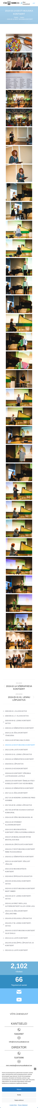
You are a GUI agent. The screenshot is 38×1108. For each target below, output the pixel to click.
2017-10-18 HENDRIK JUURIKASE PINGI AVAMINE (20, 799)
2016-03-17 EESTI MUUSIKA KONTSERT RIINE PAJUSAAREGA (20, 850)
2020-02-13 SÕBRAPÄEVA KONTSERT (19, 728)
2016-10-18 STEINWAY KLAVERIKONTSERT (13, 823)
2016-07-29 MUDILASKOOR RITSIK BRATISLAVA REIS (18, 838)
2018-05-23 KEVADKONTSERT (16, 768)
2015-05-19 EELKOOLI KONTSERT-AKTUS (18, 882)
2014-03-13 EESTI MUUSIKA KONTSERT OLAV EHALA (20, 932)
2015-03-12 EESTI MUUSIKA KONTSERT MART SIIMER (20, 890)
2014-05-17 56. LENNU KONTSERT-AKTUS (18, 924)
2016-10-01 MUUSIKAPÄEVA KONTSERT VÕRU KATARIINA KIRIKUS (20, 831)
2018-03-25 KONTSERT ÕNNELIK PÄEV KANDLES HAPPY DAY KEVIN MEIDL (20, 782)
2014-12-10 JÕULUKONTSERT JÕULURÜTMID (16, 912)
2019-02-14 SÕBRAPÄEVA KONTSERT (19, 759)
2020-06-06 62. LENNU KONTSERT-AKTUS (18, 722)
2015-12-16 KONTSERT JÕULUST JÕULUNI (17, 863)
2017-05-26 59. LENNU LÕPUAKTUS (18, 805)
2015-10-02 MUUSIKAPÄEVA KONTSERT (15, 870)
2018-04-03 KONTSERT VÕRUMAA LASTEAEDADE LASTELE (18, 774)
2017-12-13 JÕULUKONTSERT (16, 793)
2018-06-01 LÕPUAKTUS (14, 764)
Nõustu (19, 1089)
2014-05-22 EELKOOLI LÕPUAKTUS (18, 918)
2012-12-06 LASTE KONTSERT (16, 750)
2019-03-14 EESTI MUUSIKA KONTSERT (20, 745)
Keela (19, 1095)
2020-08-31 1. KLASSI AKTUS (16, 711)
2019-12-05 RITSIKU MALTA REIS (17, 740)
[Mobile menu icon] (33, 3)
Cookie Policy (13, 1105)
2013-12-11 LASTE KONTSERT (16, 938)
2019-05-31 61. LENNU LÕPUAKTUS (18, 754)
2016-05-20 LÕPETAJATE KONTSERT (19, 844)
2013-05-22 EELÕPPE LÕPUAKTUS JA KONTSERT (19, 944)
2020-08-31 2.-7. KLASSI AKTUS (17, 716)
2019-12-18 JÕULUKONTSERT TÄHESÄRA (16, 734)
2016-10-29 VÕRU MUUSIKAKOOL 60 (19, 817)
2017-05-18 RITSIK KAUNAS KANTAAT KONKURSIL (19, 811)
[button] (35, 1069)
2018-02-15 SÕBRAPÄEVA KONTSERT (19, 788)
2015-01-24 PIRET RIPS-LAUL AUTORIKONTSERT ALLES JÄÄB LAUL (20, 905)
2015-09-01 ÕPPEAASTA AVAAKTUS (18, 876)
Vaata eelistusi (19, 1100)
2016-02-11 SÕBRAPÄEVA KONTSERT (19, 856)
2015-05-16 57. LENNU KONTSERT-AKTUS (18, 897)
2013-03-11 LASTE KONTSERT (16, 950)
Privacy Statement (22, 1105)
